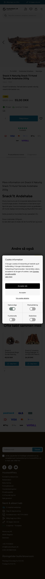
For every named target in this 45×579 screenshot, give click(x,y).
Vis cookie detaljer (22, 298)
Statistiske (32, 316)
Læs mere (8, 277)
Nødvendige (12, 305)
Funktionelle (12, 316)
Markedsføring (32, 305)
